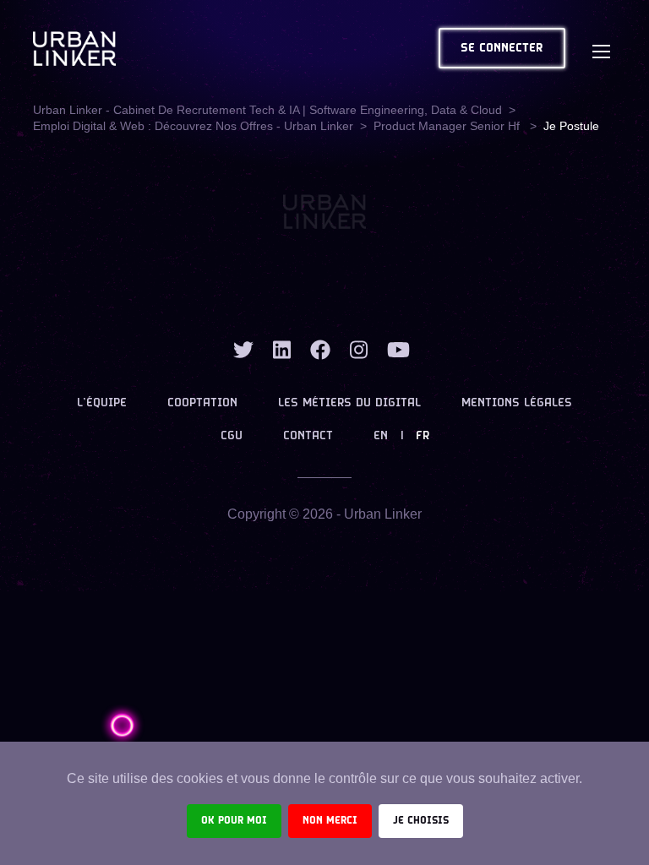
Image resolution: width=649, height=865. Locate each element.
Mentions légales (516, 403)
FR (422, 436)
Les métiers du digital (349, 403)
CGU (232, 436)
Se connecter (502, 49)
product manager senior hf (448, 126)
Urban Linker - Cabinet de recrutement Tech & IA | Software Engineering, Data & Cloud (267, 110)
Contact (308, 436)
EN (381, 436)
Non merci (330, 820)
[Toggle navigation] (601, 48)
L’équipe (102, 403)
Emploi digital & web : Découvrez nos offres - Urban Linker (193, 126)
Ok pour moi (234, 820)
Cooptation (202, 403)
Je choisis (421, 820)
